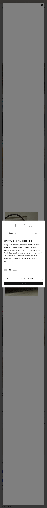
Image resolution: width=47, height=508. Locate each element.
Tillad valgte (26, 278)
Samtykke (12, 233)
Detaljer (34, 233)
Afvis (6, 278)
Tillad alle (23, 283)
